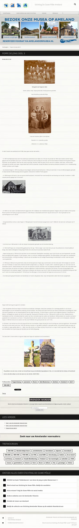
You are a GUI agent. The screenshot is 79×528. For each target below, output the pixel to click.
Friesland (43, 459)
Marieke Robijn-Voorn (23, 451)
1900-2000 (7, 385)
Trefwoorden (6, 382)
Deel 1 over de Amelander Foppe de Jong (16, 423)
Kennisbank (49, 451)
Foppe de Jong (16, 382)
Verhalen (55, 13)
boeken (61, 455)
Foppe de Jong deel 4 (11, 428)
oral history (8, 459)
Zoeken (75, 4)
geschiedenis (18, 463)
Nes (54, 463)
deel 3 (71, 382)
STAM (72, 459)
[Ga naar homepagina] (16, 4)
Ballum (48, 463)
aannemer (27, 382)
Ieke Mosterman (45, 382)
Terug (4, 393)
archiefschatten (38, 451)
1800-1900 (16, 455)
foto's (34, 463)
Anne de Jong (53, 455)
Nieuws (44, 13)
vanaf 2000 (42, 455)
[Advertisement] (39, 293)
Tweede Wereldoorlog (30, 459)
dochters (55, 382)
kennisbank (67, 451)
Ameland (64, 382)
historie (27, 463)
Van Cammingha (53, 459)
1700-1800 (25, 455)
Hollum (70, 463)
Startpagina (6, 13)
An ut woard (71, 455)
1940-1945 (11, 451)
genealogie (61, 463)
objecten (58, 451)
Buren (35, 382)
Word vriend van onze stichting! (26, 13)
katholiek (65, 459)
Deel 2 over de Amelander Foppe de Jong (16, 425)
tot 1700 (33, 455)
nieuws (9, 463)
